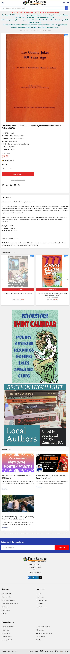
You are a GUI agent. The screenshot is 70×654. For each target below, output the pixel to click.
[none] (35, 78)
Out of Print (5, 630)
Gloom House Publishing (43, 626)
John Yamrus (40, 630)
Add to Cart (18, 290)
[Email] (7, 185)
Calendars (40, 603)
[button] (35, 346)
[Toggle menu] (2, 2)
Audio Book (40, 597)
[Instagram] (33, 577)
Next (67, 280)
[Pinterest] (18, 185)
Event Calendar (6, 597)
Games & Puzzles (42, 600)
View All (38, 640)
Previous (2, 280)
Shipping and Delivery (8, 600)
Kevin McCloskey (7, 636)
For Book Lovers (42, 607)
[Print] (11, 185)
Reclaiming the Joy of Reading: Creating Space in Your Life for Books (18, 517)
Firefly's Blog (6, 610)
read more (5, 489)
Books (39, 593)
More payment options (18, 180)
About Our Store (6, 593)
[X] (40, 577)
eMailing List (5, 607)
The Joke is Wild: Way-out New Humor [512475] (17, 293)
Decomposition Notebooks (44, 633)
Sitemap (4, 613)
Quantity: (5, 164)
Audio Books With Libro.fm (10, 603)
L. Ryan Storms (40, 636)
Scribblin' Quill (6, 633)
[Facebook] (3, 185)
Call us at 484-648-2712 (35, 572)
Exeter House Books (8, 626)
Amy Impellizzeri (7, 640)
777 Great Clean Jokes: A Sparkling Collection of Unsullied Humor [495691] (52, 294)
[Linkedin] (14, 185)
